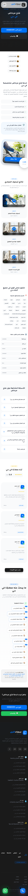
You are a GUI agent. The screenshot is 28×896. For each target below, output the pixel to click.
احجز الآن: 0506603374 (14, 30)
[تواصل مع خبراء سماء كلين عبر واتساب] (5, 890)
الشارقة (9, 853)
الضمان (25, 879)
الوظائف (17, 876)
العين (19, 857)
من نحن (25, 876)
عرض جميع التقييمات (14, 570)
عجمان (3, 853)
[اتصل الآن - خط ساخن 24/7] (22, 890)
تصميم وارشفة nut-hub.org (12, 891)
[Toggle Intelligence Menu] (4, 5)
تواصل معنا (25, 884)
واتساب (14, 36)
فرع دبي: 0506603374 (14, 707)
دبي (20, 853)
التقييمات (17, 879)
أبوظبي (15, 853)
